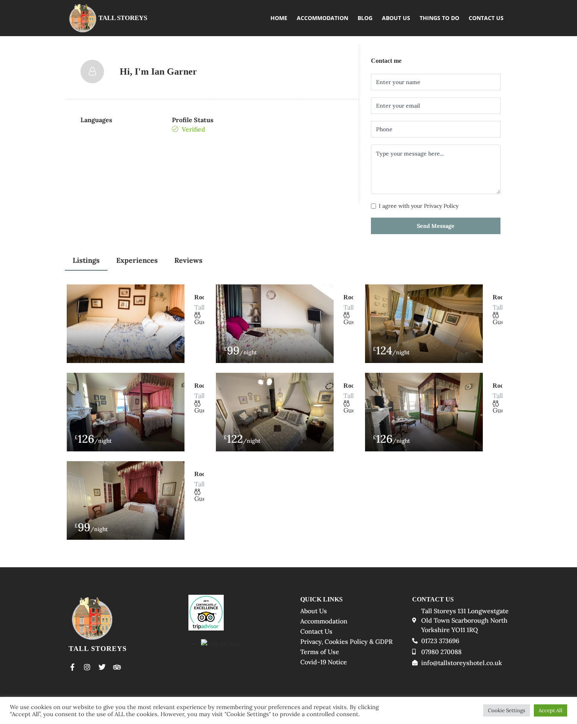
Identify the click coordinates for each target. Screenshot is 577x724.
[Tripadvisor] (117, 667)
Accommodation (322, 18)
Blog (365, 18)
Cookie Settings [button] (506, 710)
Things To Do (439, 18)
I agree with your (418, 205)
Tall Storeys (123, 18)
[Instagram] (87, 667)
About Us (396, 18)
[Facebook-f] (72, 667)
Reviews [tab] (188, 260)
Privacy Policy (441, 205)
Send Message (436, 225)
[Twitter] (102, 667)
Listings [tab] (86, 260)
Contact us (486, 18)
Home (278, 18)
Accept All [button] (550, 710)
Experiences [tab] (137, 260)
